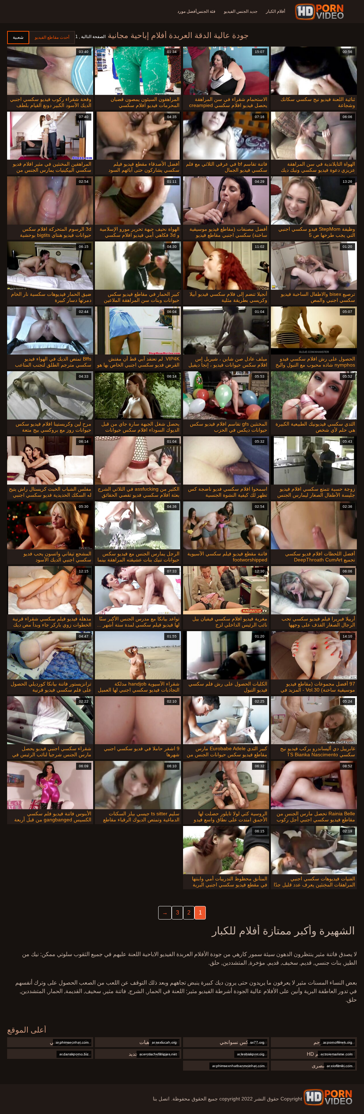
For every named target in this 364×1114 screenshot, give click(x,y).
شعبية (18, 37)
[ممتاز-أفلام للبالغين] (320, 11)
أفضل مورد (187, 11)
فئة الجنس (206, 11)
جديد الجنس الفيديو (240, 11)
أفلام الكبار (275, 11)
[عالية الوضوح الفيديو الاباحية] (327, 1097)
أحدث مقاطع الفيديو (52, 37)
